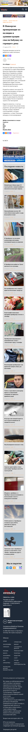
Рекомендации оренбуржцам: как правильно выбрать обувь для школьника (13, 366)
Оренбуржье (6, 662)
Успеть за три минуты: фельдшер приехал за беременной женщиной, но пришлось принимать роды (13, 393)
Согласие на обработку (10, 626)
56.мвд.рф (13, 64)
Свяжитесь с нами (8, 597)
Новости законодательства (18, 663)
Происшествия (18, 650)
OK (4, 128)
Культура (6, 658)
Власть (5, 653)
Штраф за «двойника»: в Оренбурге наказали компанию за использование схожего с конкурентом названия (13, 495)
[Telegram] (8, 56)
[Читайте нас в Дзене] (17, 568)
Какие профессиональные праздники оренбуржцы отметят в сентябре (14, 314)
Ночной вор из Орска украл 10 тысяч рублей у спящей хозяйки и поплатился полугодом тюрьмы (13, 187)
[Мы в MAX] (20, 568)
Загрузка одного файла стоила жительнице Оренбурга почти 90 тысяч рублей (13, 468)
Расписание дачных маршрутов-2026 (7, 668)
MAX (4, 126)
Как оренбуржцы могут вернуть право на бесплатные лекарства (13, 289)
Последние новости (13, 166)
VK (3, 124)
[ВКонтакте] (4, 56)
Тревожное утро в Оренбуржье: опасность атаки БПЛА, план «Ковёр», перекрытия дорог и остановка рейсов (13, 551)
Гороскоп (6, 646)
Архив (5, 641)
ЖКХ (4, 660)
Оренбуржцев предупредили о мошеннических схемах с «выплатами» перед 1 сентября (13, 340)
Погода (16, 660)
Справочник (17, 642)
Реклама (5, 650)
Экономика (6, 655)
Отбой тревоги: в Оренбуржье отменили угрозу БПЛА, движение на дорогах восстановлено (12, 523)
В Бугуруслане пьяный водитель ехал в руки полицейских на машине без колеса (13, 420)
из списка (21, 726)
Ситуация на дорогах (18, 647)
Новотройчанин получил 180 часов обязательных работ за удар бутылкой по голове (13, 213)
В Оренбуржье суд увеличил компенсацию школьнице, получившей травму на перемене (13, 240)
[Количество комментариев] (16, 191)
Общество (17, 655)
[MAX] (10, 56)
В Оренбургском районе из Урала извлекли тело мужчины (13, 265)
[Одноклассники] (6, 56)
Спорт (16, 658)
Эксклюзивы (7, 644)
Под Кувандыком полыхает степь (13, 444)
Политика (17, 653)
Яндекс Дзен (7, 129)
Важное (16, 644)
